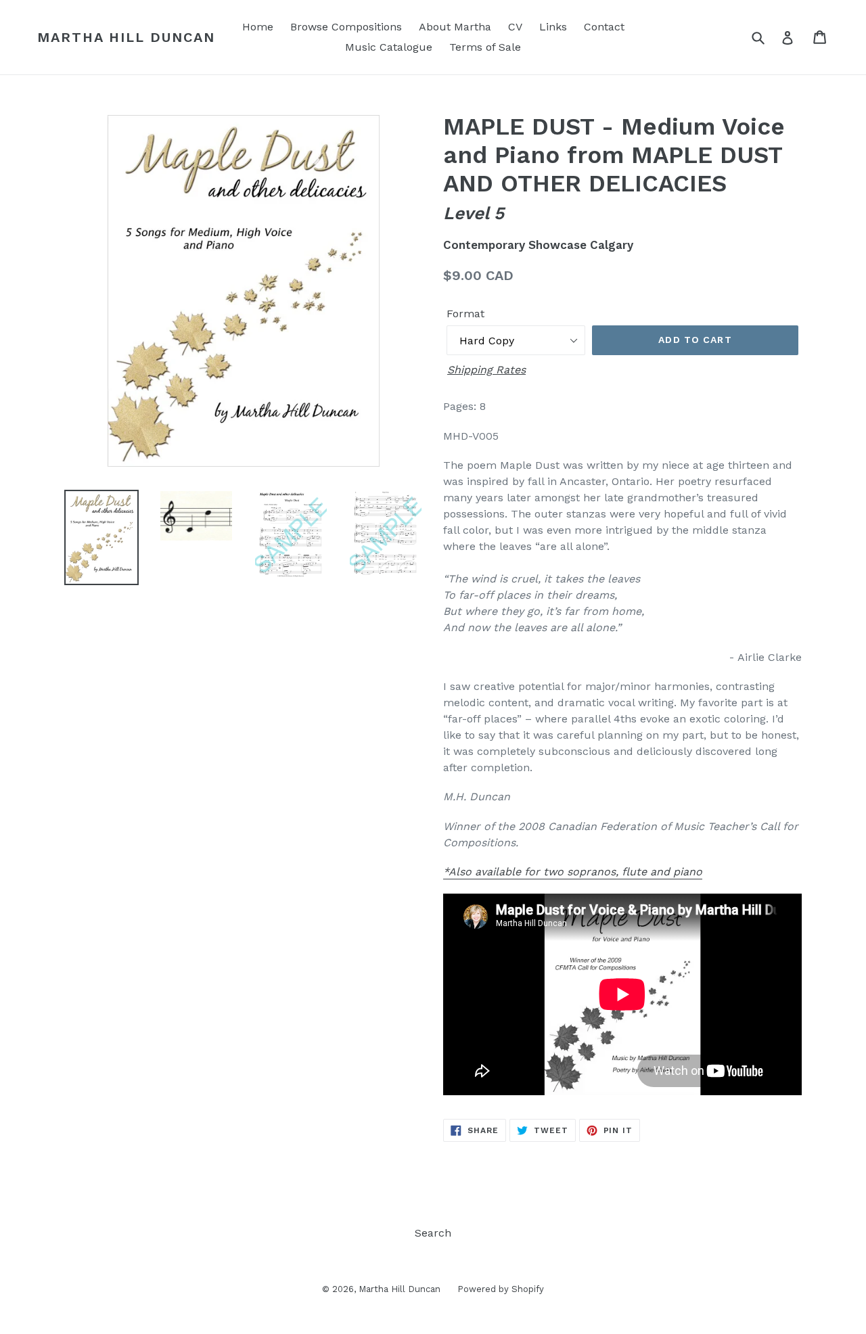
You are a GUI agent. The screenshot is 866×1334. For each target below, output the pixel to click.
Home (257, 26)
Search (433, 1232)
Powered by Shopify (500, 1289)
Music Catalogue (388, 47)
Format (465, 313)
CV (515, 26)
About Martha (455, 26)
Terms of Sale (485, 47)
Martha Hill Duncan (126, 37)
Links (553, 26)
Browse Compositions (346, 26)
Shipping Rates (486, 369)
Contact (604, 26)
